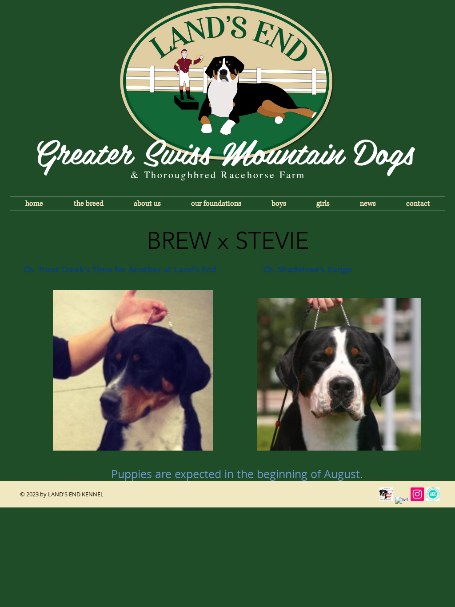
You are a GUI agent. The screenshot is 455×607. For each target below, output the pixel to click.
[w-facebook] (401, 503)
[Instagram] (417, 494)
